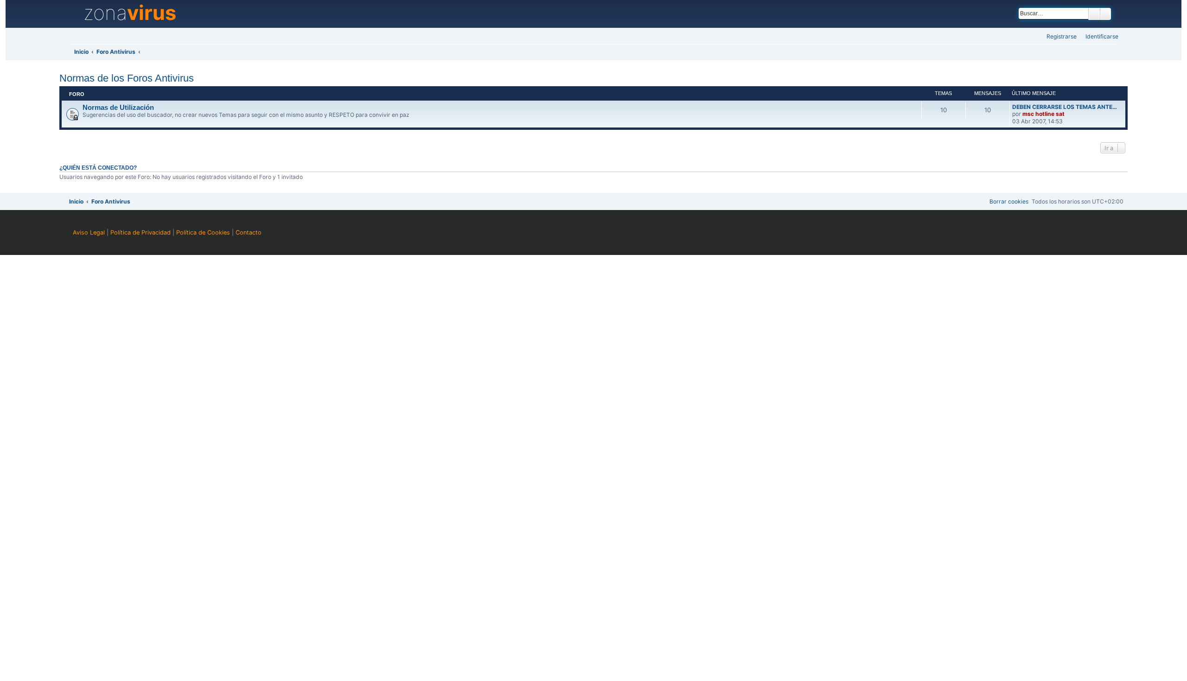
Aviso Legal (89, 232)
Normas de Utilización (118, 107)
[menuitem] (1099, 37)
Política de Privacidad (140, 232)
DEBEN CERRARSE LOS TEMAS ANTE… (1064, 106)
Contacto (249, 232)
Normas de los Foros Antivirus (126, 78)
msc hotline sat (1043, 113)
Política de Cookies (203, 232)
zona (129, 13)
